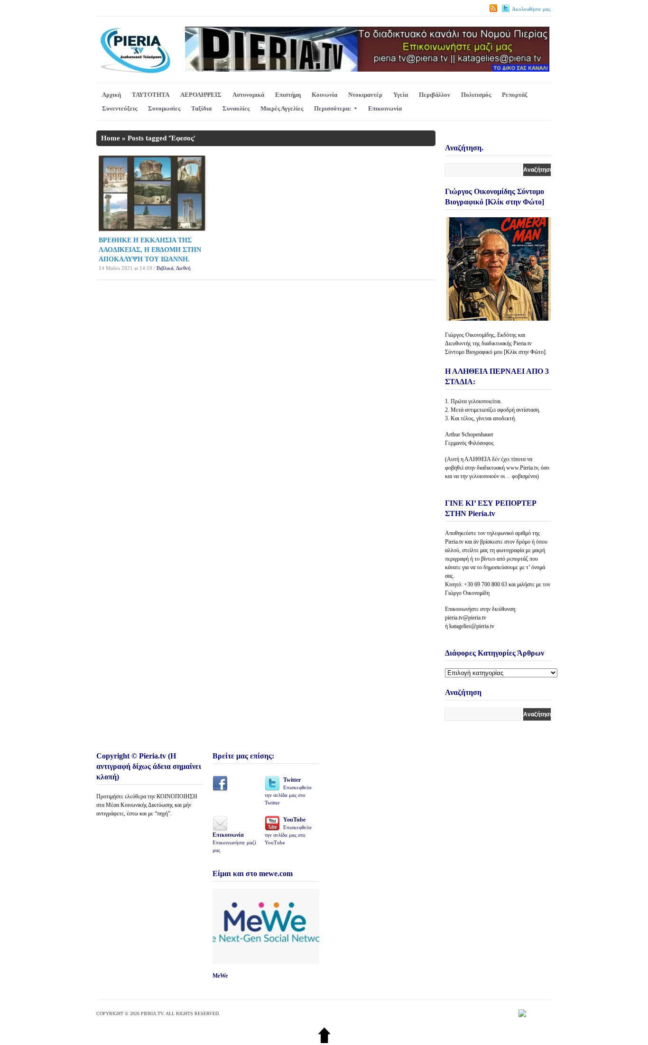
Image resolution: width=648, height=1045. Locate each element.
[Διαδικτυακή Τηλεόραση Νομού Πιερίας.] (135, 71)
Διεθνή (183, 268)
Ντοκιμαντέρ (365, 94)
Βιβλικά (165, 268)
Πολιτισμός (476, 94)
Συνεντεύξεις (119, 108)
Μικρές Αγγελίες (281, 108)
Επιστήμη (288, 94)
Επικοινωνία (385, 108)
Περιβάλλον (434, 94)
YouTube (288, 830)
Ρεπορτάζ (514, 94)
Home (110, 138)
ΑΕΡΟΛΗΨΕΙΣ (201, 94)
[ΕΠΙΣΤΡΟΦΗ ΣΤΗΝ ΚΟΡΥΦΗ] (324, 1041)
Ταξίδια (201, 108)
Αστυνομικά (248, 94)
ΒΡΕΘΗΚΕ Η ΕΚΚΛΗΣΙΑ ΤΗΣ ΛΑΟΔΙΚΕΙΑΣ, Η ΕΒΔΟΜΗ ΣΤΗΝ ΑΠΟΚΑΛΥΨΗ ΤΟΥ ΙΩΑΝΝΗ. (150, 250)
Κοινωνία (324, 94)
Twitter (288, 791)
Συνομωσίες (164, 108)
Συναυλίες (236, 108)
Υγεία (400, 94)
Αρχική (111, 94)
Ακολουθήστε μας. (532, 9)
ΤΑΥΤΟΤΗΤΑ (150, 94)
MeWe (220, 975)
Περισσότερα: (332, 108)
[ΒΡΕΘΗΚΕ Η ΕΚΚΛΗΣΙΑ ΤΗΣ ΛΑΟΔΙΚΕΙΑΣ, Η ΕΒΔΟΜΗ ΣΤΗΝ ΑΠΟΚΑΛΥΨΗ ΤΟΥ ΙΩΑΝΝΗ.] (153, 229)
